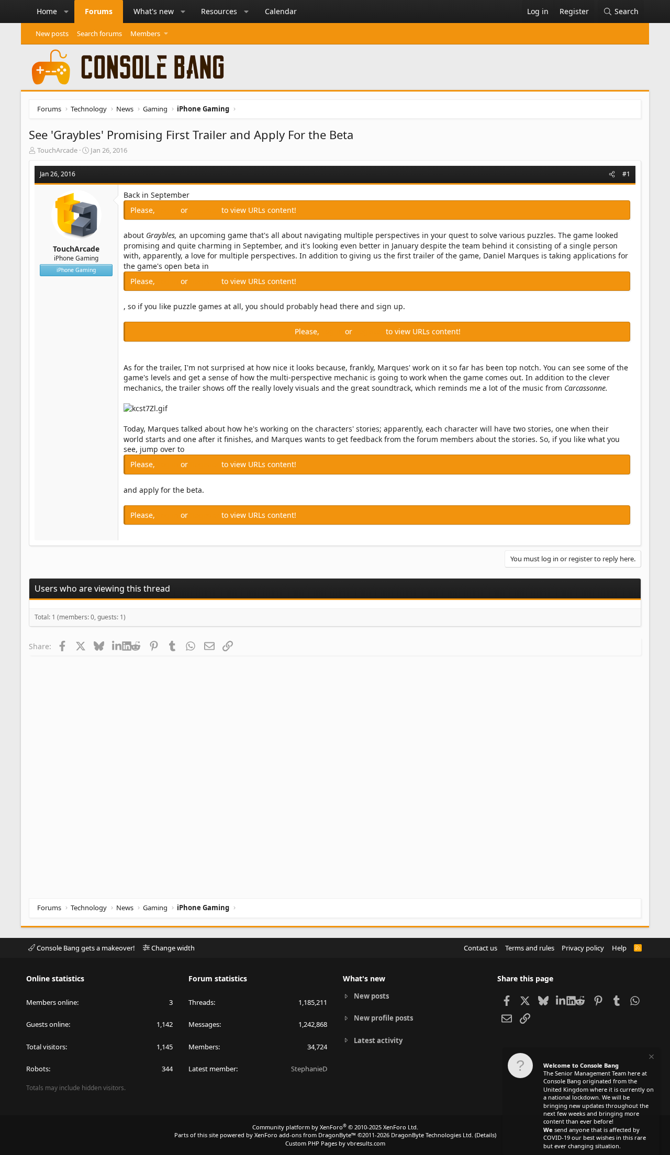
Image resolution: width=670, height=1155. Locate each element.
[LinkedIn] (117, 646)
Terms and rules (529, 948)
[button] (66, 11)
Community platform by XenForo (335, 1127)
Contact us (480, 948)
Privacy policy (583, 948)
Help (619, 948)
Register (205, 210)
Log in (169, 210)
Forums (99, 11)
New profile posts (383, 1018)
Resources (219, 11)
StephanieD (309, 1068)
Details (485, 1135)
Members (145, 33)
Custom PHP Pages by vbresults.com (335, 1143)
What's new (153, 11)
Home (47, 11)
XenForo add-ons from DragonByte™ (305, 1135)
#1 (626, 173)
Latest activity (378, 1040)
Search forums (99, 33)
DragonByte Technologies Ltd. (432, 1135)
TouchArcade (57, 150)
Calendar (281, 11)
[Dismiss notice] (650, 1058)
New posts (52, 33)
